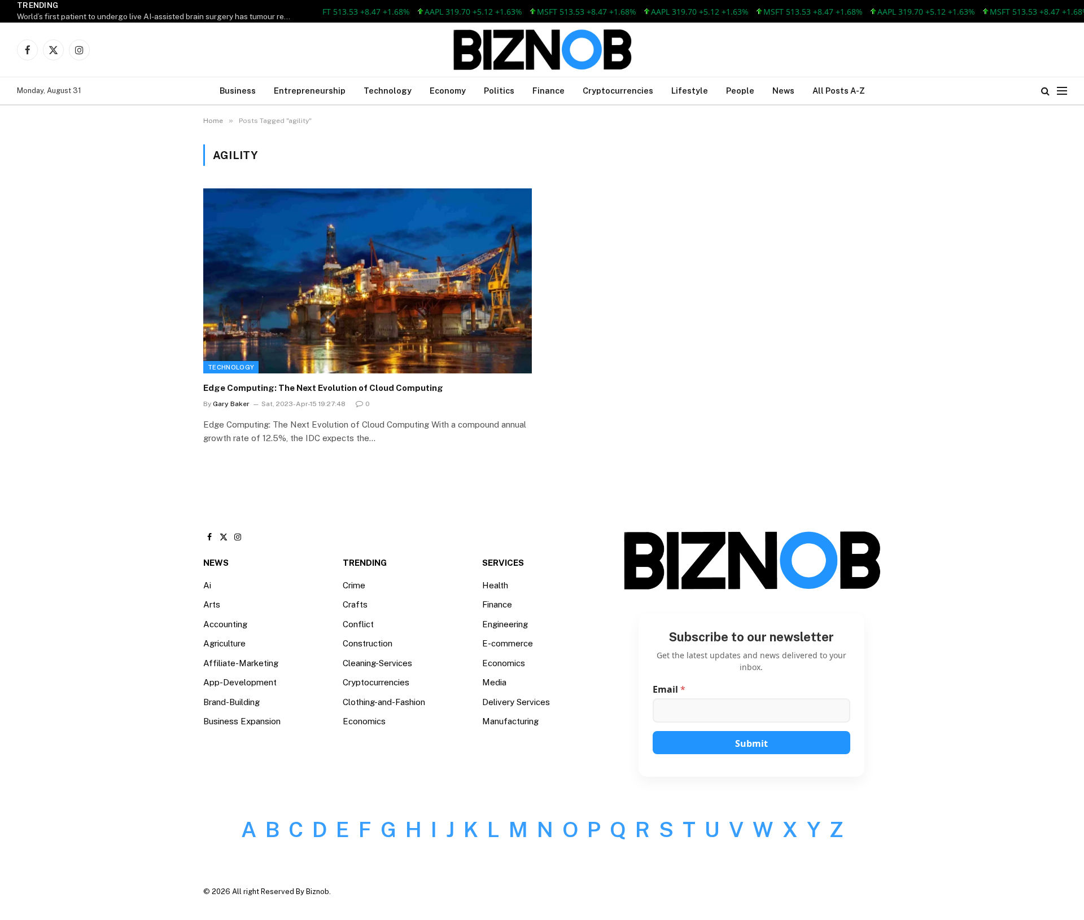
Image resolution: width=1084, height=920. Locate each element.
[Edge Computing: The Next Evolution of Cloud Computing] (367, 280)
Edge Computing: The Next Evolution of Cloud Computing (323, 388)
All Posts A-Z (838, 90)
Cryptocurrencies (618, 90)
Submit (751, 743)
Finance (548, 90)
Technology (388, 90)
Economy (448, 90)
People (740, 90)
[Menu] (1062, 91)
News (783, 90)
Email (669, 689)
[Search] (1045, 91)
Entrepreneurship (310, 90)
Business (238, 90)
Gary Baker (231, 404)
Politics (499, 90)
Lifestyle (689, 90)
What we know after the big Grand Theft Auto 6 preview (117, 16)
